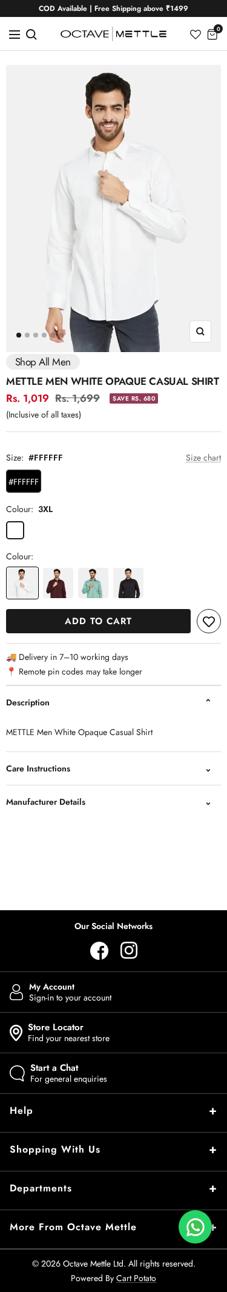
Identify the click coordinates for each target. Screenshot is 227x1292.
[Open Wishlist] (195, 33)
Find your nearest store (69, 1032)
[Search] (31, 33)
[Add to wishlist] (209, 621)
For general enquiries (68, 1073)
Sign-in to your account (70, 992)
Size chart (203, 457)
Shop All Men (43, 362)
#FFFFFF (23, 482)
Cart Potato (136, 1278)
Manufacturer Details (45, 802)
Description (28, 702)
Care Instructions (38, 768)
